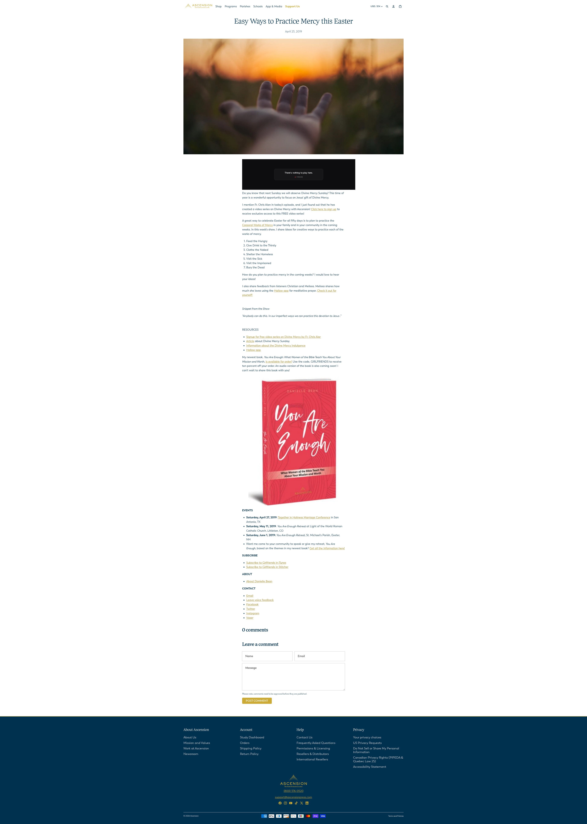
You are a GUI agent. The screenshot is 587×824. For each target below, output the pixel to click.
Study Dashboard (252, 737)
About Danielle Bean (259, 581)
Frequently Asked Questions (316, 742)
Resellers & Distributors (313, 753)
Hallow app (281, 290)
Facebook (252, 604)
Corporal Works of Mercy (257, 225)
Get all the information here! (327, 548)
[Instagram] (285, 803)
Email (249, 595)
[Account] (393, 6)
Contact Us (304, 737)
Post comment (257, 700)
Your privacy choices (367, 737)
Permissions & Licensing (313, 748)
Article (250, 341)
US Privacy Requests (367, 742)
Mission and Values (196, 742)
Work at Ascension (196, 748)
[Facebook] (280, 803)
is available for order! (279, 361)
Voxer (249, 617)
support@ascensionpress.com (293, 797)
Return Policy (249, 753)
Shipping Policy (250, 748)
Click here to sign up (323, 209)
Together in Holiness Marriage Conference (304, 517)
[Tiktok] (296, 803)
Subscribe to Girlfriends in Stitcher (267, 567)
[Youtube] (291, 803)
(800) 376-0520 (293, 791)
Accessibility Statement (369, 766)
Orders (244, 742)
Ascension (194, 816)
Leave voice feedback (260, 600)
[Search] (387, 6)
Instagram (252, 613)
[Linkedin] (307, 803)
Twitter (250, 609)
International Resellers (312, 759)
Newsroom (190, 753)
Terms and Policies (396, 816)
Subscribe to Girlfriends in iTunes (266, 562)
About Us (189, 737)
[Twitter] (301, 803)
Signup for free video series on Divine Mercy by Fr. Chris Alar (283, 337)
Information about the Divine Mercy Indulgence (275, 345)
